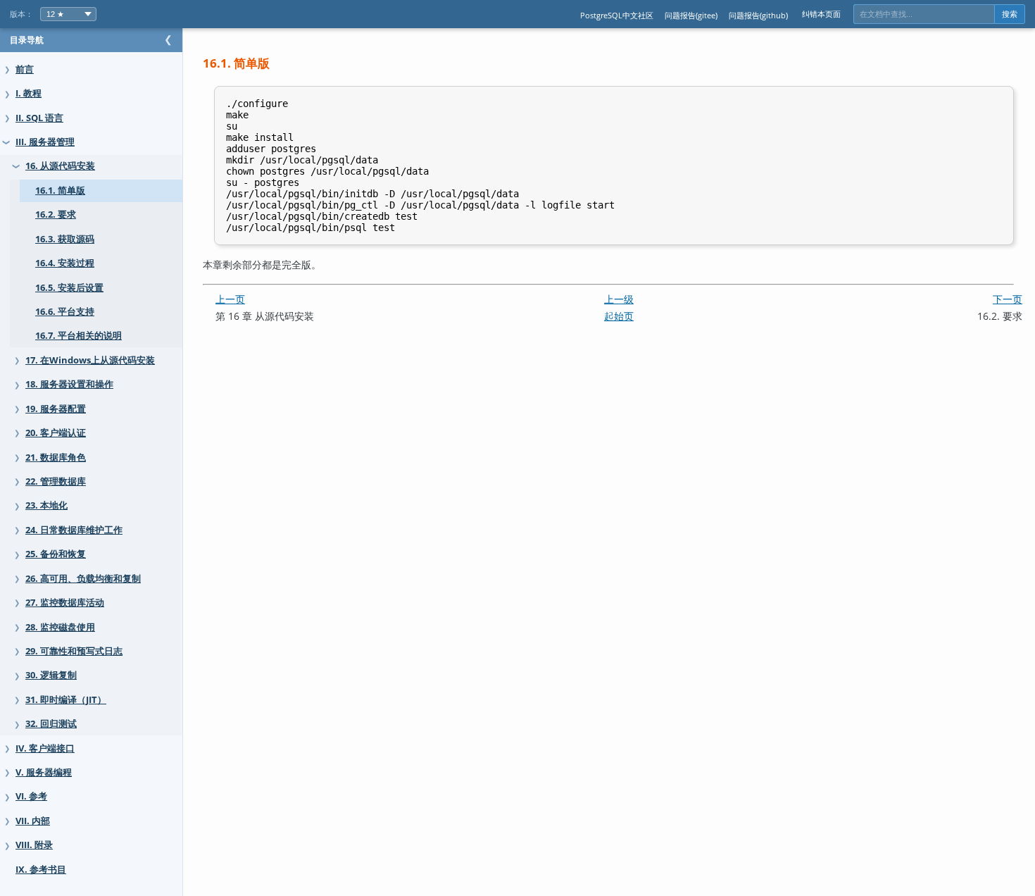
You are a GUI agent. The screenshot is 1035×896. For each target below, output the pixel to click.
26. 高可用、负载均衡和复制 (83, 579)
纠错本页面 (821, 13)
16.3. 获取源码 (64, 239)
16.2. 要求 (55, 214)
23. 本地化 (46, 505)
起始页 (619, 316)
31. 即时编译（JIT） (65, 700)
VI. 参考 (31, 796)
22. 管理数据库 (55, 481)
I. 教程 (28, 93)
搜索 (1009, 14)
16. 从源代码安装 (60, 166)
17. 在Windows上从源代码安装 (90, 360)
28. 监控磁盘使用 (60, 627)
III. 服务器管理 (45, 142)
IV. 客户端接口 (45, 748)
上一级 (619, 299)
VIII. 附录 (34, 845)
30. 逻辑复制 (51, 675)
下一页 (1007, 299)
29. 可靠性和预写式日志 (74, 651)
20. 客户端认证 (55, 433)
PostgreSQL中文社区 (616, 15)
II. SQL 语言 (39, 118)
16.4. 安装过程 (64, 263)
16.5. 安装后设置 (69, 288)
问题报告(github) (758, 15)
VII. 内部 (32, 821)
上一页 (230, 299)
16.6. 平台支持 (64, 312)
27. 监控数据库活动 (64, 603)
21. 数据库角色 (55, 457)
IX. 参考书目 (40, 870)
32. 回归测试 (51, 724)
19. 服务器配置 (55, 409)
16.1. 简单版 (60, 191)
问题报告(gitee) (691, 15)
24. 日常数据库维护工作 (74, 530)
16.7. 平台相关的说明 (78, 336)
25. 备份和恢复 (55, 554)
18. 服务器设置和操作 (69, 384)
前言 (24, 69)
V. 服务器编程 (43, 772)
